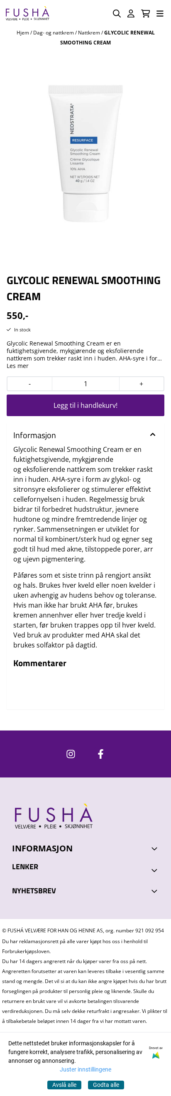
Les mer (18, 366)
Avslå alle (64, 1084)
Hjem (23, 32)
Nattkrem (89, 32)
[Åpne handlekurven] (146, 13)
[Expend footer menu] (155, 870)
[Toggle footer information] (155, 848)
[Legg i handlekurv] (85, 405)
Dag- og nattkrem (54, 32)
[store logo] (27, 13)
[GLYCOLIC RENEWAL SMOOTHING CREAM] (85, 143)
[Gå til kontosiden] (131, 13)
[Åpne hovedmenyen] (160, 13)
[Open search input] (117, 13)
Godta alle (106, 1084)
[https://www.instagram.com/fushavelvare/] (70, 754)
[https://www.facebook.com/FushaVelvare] (100, 754)
